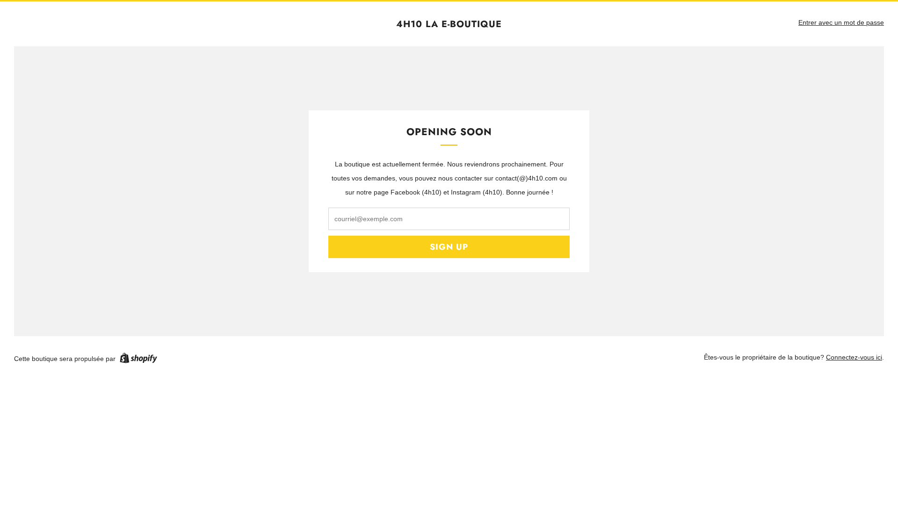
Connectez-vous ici (854, 357)
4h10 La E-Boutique (449, 24)
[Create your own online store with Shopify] (138, 360)
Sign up (449, 247)
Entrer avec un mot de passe (841, 22)
